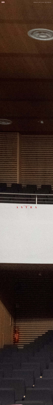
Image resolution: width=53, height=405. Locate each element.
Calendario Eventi (35, 2)
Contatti (46, 2)
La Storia (39, 2)
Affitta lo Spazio (49, 2)
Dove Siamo (42, 2)
